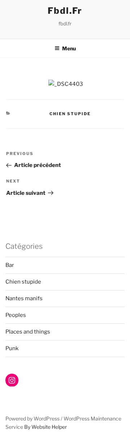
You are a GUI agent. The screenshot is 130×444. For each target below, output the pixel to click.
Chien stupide (70, 113)
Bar (9, 265)
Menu (69, 48)
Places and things (27, 331)
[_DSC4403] (65, 84)
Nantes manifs (24, 298)
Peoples (15, 315)
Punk (11, 348)
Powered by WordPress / (34, 418)
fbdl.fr (65, 10)
